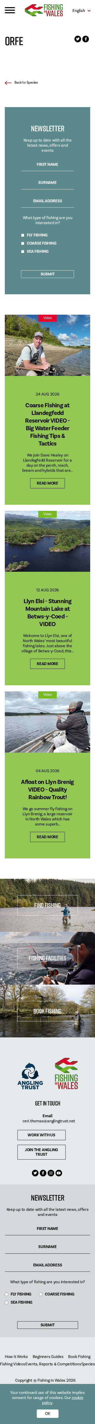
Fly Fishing (37, 235)
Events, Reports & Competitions (53, 1364)
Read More (47, 483)
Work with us (41, 1135)
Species (88, 1364)
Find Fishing (47, 905)
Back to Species (26, 82)
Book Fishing (47, 1011)
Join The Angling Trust (41, 1152)
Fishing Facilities (47, 958)
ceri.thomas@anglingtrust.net (49, 1121)
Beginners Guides (48, 1357)
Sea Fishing (38, 251)
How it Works (16, 1357)
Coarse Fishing (41, 243)
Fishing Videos (12, 1364)
